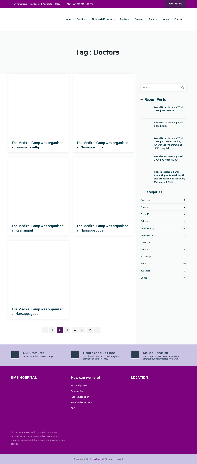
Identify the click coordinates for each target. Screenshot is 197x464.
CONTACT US (175, 3)
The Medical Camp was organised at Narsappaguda (102, 145)
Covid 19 (145, 214)
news (143, 263)
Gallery (153, 19)
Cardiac (144, 207)
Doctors (124, 19)
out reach (146, 270)
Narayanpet (147, 256)
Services (81, 19)
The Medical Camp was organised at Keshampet (37, 228)
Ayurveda (145, 200)
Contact (178, 19)
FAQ (73, 408)
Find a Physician (79, 385)
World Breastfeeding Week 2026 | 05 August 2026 (169, 158)
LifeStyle (145, 242)
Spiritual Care (78, 391)
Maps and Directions (81, 402)
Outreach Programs (103, 19)
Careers (139, 19)
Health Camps (148, 228)
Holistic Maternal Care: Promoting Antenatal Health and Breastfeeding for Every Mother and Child (169, 177)
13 (89, 330)
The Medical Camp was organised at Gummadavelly (37, 145)
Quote (144, 277)
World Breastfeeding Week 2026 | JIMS (169, 124)
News (166, 19)
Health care (147, 235)
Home (68, 19)
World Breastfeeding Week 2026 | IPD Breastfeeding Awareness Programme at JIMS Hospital (169, 143)
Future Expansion (80, 396)
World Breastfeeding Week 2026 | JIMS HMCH (169, 109)
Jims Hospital (97, 459)
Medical (145, 249)
